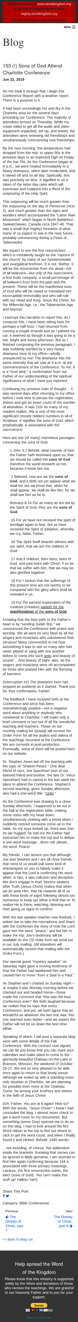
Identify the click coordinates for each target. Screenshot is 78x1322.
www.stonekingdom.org (54, 4)
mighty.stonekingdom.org (39, 14)
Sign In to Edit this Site (39, 1318)
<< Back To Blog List (18, 1239)
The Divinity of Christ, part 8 (63, 1221)
